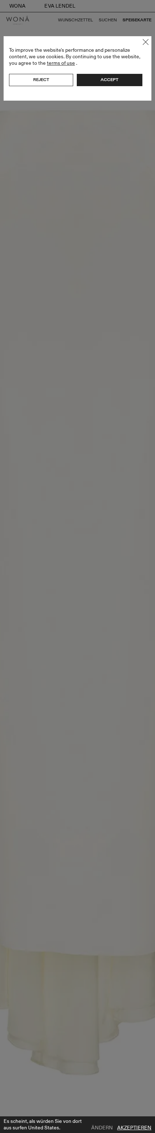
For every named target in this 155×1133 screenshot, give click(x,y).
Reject (41, 80)
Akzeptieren (134, 1128)
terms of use (61, 63)
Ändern (102, 1128)
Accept (109, 80)
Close (145, 42)
